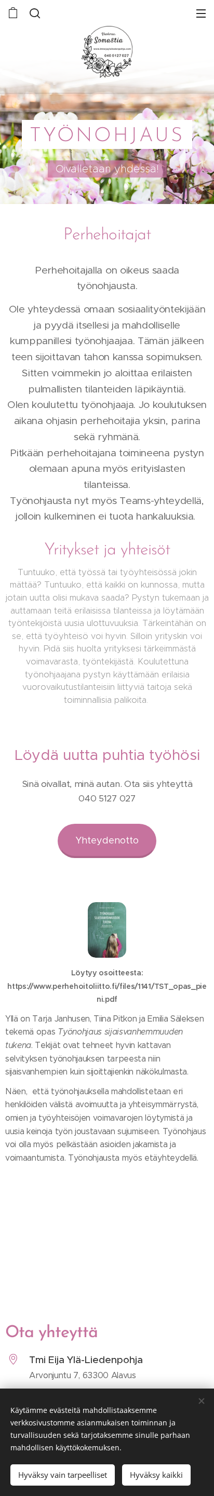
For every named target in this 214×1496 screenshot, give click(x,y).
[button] (34, 13)
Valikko (201, 13)
